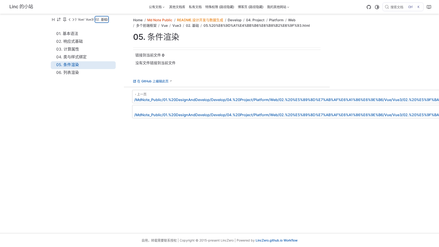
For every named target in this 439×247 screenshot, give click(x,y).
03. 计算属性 (67, 49)
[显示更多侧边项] (69, 19)
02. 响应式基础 (69, 41)
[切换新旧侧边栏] (59, 19)
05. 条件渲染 (67, 64)
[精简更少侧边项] (73, 19)
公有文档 (155, 8)
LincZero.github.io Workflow (277, 240)
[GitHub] (368, 7)
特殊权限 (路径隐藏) (219, 7)
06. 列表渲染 (67, 72)
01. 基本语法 (67, 33)
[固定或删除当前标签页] (65, 19)
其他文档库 (177, 7)
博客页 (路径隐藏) (250, 7)
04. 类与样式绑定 (71, 57)
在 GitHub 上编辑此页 (153, 81)
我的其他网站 (276, 8)
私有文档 (195, 7)
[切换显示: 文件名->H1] (53, 19)
